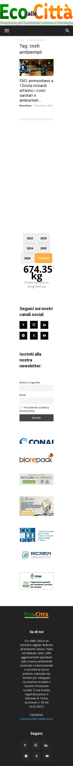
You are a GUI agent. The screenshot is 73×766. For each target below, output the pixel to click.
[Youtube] (44, 336)
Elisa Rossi (25, 105)
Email (22, 395)
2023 (43, 238)
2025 (43, 248)
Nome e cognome (29, 382)
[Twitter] (34, 336)
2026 (27, 258)
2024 (30, 248)
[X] (36, 756)
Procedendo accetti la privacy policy (34, 409)
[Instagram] (34, 325)
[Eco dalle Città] (36, 12)
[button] (6, 30)
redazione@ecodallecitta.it (36, 719)
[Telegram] (23, 336)
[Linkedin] (44, 325)
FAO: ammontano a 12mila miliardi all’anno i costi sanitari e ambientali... (36, 90)
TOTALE (43, 258)
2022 (30, 238)
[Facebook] (23, 325)
